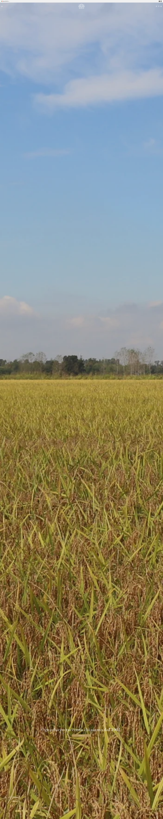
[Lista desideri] (158, 6)
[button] (161, 6)
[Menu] (2, 6)
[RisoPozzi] (81, 6)
